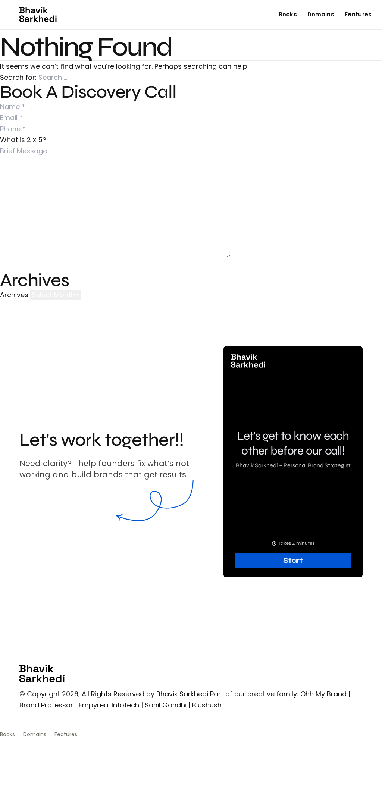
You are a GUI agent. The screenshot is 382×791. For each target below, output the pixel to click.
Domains (320, 14)
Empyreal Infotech (109, 705)
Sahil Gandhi (166, 705)
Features (358, 14)
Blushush (207, 705)
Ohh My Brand (323, 694)
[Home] (38, 14)
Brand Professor (46, 705)
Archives (14, 294)
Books (288, 14)
